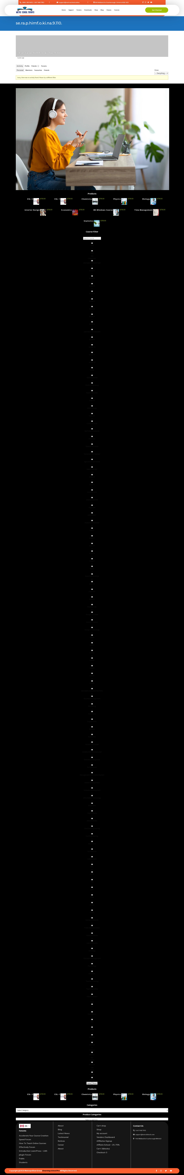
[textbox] (92, 1120)
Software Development (92, 790)
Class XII (92, 416)
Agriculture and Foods (92, 462)
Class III (92, 546)
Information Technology (92, 798)
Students (23, 1162)
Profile (27, 66)
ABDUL (92, 1055)
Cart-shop (101, 1125)
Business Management (92, 699)
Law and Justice (92, 943)
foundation (92, 1014)
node (92, 1029)
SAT (92, 890)
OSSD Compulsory (92, 385)
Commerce (92, 714)
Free (92, 245)
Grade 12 (92, 362)
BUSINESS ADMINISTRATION (92, 691)
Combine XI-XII (92, 423)
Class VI (92, 599)
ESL (92, 867)
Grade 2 (92, 278)
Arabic (92, 905)
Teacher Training (92, 981)
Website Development (92, 760)
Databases (92, 806)
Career (61, 1145)
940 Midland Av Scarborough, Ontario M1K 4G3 (112, 2)
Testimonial (63, 1137)
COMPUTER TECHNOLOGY (92, 752)
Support (71, 10)
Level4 (92, 668)
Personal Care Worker (92, 454)
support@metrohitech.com (144, 1134)
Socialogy (92, 951)
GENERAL (92, 974)
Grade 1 (92, 271)
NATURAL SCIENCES (92, 431)
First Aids (92, 439)
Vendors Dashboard (106, 1137)
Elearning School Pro (51, 1171)
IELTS (92, 874)
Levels (92, 637)
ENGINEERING (92, 821)
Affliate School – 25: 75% (108, 1145)
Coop (92, 370)
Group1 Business (92, 614)
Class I (92, 530)
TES (92, 882)
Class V (92, 561)
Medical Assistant (92, 446)
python (92, 1037)
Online (92, 1074)
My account (102, 1133)
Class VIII (92, 592)
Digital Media (92, 813)
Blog (102, 10)
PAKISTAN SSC (92, 469)
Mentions (28, 70)
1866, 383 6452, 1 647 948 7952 (33, 2)
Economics (92, 737)
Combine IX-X (92, 492)
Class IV (92, 553)
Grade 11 (92, 355)
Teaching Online (92, 989)
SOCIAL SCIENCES (92, 920)
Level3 (92, 660)
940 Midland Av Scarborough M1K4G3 (148, 1139)
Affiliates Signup (104, 1141)
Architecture (92, 851)
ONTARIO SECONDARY (92, 332)
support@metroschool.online (69, 2)
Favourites (38, 70)
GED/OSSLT (92, 515)
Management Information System (92, 775)
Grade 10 (92, 347)
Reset (95, 1083)
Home (64, 10)
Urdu (92, 897)
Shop (96, 10)
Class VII (92, 584)
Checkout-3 (102, 1152)
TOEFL (92, 912)
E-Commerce (92, 767)
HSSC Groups (92, 408)
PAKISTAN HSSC (92, 393)
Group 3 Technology (92, 630)
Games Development (92, 783)
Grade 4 (92, 294)
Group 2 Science (92, 622)
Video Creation (92, 997)
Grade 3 (92, 286)
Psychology (92, 966)
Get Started (156, 10)
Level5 (92, 676)
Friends (35, 66)
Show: (156, 70)
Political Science (92, 935)
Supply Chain (92, 721)
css (92, 1006)
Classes (108, 10)
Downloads (88, 10)
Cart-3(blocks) (103, 1148)
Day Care (92, 508)
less (92, 1022)
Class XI (92, 401)
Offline (92, 1080)
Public (22, 1158)
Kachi (92, 569)
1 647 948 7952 (140, 1130)
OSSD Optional (92, 378)
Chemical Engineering (92, 828)
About (61, 1125)
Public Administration (92, 928)
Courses (116, 10)
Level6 (92, 683)
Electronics (92, 844)
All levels (92, 1065)
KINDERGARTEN (92, 500)
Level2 (92, 653)
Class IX (92, 477)
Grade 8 (92, 324)
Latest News (64, 1133)
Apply (89, 1083)
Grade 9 (92, 339)
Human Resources (92, 744)
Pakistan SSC (92, 607)
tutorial (92, 1045)
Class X (92, 485)
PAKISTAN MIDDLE (92, 576)
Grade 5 (92, 301)
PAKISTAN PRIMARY (92, 523)
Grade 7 (92, 316)
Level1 (92, 645)
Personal (20, 70)
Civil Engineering (92, 836)
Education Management (92, 958)
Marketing (92, 706)
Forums (79, 10)
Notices (61, 1141)
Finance (92, 729)
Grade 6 (92, 309)
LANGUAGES (92, 859)
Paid (92, 253)
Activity (20, 66)
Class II (92, 538)
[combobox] (92, 1119)
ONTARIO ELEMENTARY (92, 263)
